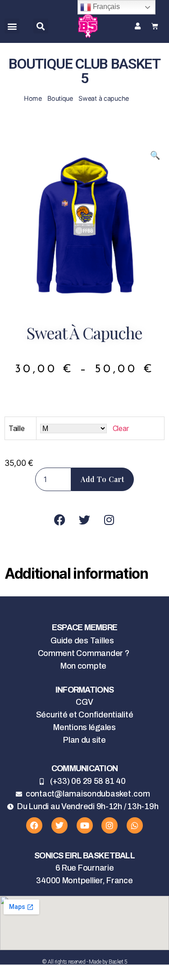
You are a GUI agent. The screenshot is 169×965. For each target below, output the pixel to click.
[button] (12, 26)
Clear (121, 428)
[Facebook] (34, 825)
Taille (16, 428)
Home (33, 98)
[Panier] (155, 26)
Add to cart (102, 479)
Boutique (60, 98)
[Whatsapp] (135, 825)
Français (105, 6)
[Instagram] (109, 825)
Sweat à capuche (103, 98)
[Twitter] (59, 825)
